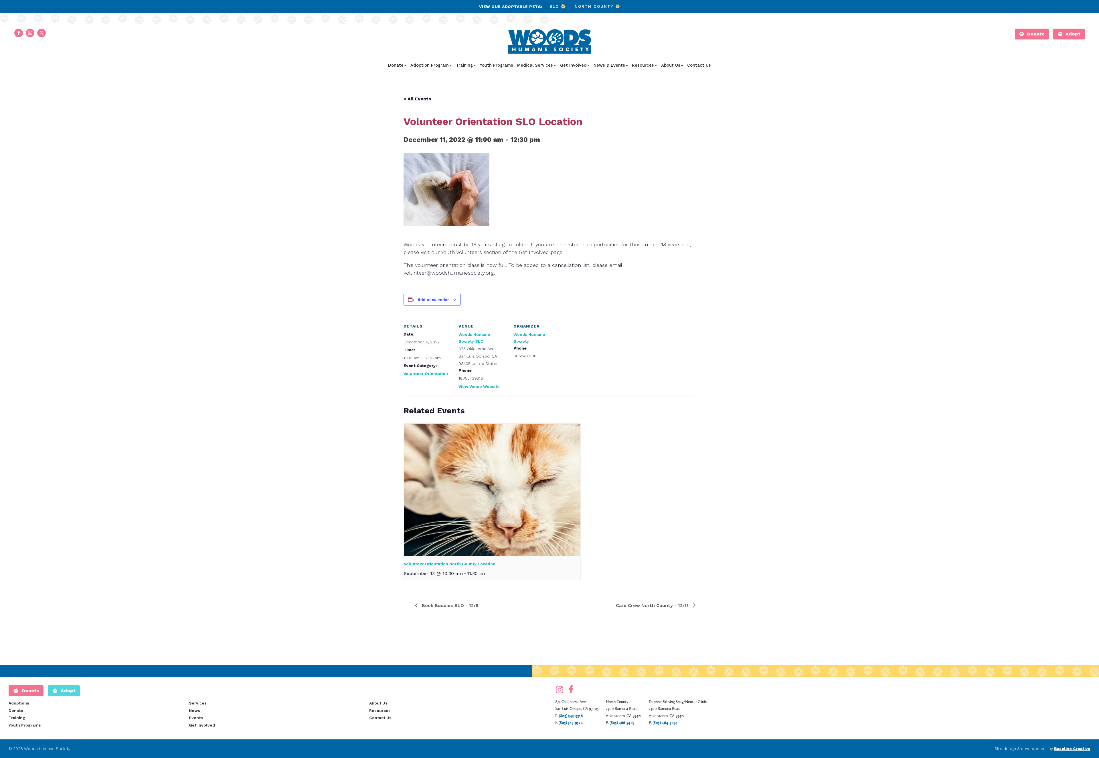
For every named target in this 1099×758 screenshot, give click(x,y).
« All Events (417, 99)
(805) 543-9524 (571, 722)
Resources (643, 65)
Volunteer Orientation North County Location (449, 563)
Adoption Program (429, 65)
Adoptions (19, 703)
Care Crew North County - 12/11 (653, 605)
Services (198, 703)
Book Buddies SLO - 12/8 (449, 605)
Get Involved (573, 65)
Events (196, 717)
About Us (670, 65)
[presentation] (492, 490)
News (194, 710)
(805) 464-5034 (665, 722)
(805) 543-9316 (571, 715)
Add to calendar (433, 299)
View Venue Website (479, 386)
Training (464, 65)
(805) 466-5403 (622, 722)
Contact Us (699, 65)
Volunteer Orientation (426, 373)
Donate (396, 65)
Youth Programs (496, 65)
